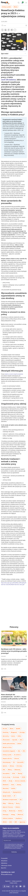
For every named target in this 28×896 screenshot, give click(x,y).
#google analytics (7, 795)
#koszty (18, 803)
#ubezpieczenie (7, 792)
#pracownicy (6, 736)
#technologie (16, 777)
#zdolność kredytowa (8, 818)
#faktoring (11, 803)
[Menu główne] (26, 2)
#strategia (23, 732)
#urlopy (5, 810)
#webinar (20, 810)
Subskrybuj (14, 852)
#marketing (6, 732)
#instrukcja (20, 766)
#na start (5, 728)
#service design (7, 777)
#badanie (18, 807)
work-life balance (8, 79)
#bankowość (6, 784)
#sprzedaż (15, 739)
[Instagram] (24, 886)
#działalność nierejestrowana (10, 799)
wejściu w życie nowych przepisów (14, 374)
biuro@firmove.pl (7, 874)
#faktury (10, 769)
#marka (19, 743)
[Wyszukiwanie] (18, 2)
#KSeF (14, 773)
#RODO (5, 781)
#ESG (24, 751)
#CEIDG (24, 777)
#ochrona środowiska (20, 781)
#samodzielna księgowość (9, 751)
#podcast (5, 766)
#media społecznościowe (9, 743)
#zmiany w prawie (7, 7)
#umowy (19, 784)
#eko (19, 751)
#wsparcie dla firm (8, 758)
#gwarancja (23, 822)
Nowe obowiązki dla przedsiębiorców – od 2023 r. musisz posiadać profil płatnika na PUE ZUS (14, 696)
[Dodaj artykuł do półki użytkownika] (26, 656)
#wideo (20, 736)
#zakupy (13, 814)
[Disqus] (14, 606)
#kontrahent (6, 788)
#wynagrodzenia (17, 792)
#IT (15, 795)
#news (13, 784)
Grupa (7, 886)
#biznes (16, 7)
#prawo (13, 736)
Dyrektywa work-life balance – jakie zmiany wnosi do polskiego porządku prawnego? (14, 651)
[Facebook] (13, 886)
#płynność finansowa (8, 807)
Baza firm (3, 868)
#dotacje (12, 766)
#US (21, 799)
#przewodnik (20, 762)
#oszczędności (7, 773)
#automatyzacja (7, 762)
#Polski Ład (21, 814)
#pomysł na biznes (8, 747)
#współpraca (19, 818)
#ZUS (21, 739)
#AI (14, 762)
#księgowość (14, 732)
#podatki (18, 728)
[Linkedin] (16, 886)
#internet (17, 758)
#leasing (20, 773)
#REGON (5, 822)
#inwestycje (6, 814)
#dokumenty (17, 769)
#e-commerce (18, 754)
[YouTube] (20, 886)
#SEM (11, 822)
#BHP (16, 822)
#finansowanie (7, 739)
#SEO (4, 769)
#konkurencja (12, 810)
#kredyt (11, 781)
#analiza (13, 788)
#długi (5, 803)
